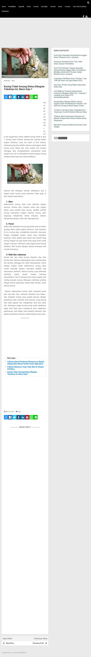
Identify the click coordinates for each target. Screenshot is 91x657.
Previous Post (38, 643)
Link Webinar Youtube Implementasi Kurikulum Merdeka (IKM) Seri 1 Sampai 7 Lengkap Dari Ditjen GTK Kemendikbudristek (70, 94)
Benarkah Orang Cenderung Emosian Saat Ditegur (70, 126)
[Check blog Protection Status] (70, 138)
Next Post (10, 643)
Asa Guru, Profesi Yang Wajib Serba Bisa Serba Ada (70, 86)
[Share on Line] (35, 97)
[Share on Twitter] (14, 97)
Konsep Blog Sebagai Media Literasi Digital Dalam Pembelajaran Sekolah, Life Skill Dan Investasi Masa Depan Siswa (70, 104)
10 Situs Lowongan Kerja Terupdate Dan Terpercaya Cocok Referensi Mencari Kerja (70, 111)
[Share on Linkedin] (23, 97)
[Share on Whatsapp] (31, 97)
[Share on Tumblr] (19, 97)
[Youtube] (86, 16)
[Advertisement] (45, 31)
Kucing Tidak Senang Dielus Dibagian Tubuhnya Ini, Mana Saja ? (24, 88)
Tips (19, 411)
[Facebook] (83, 16)
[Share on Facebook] (10, 97)
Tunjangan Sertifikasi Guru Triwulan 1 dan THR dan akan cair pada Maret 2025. (70, 79)
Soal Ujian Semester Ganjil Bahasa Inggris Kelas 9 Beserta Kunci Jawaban (70, 56)
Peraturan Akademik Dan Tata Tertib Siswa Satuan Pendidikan (68, 63)
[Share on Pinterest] (27, 97)
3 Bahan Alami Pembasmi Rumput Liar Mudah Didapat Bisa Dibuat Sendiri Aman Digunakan (25, 363)
